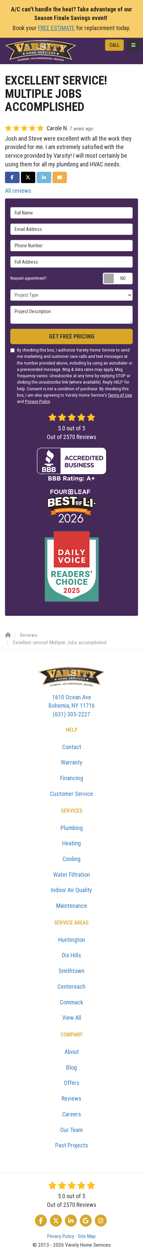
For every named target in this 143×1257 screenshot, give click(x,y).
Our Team (71, 1129)
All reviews (18, 190)
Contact (71, 746)
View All (71, 1017)
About (72, 1051)
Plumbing (72, 827)
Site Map (87, 1236)
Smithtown (71, 970)
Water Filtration (71, 874)
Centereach (71, 986)
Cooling (71, 858)
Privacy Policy (37, 401)
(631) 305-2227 (72, 706)
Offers (71, 1082)
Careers (71, 1114)
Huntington (71, 939)
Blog (71, 1067)
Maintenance (71, 905)
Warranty (71, 762)
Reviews (71, 1098)
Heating (71, 843)
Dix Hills (71, 955)
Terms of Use (120, 395)
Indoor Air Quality (71, 889)
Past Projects (71, 1145)
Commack (71, 1002)
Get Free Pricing (71, 336)
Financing (71, 778)
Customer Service (71, 793)
